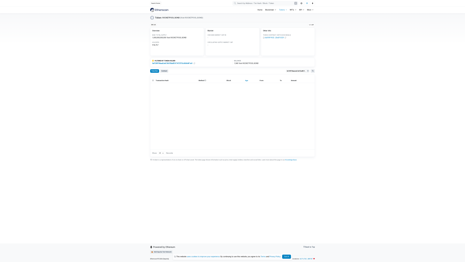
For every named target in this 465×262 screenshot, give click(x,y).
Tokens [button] (282, 10)
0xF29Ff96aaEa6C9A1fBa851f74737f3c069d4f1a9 (172, 63)
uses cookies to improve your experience (203, 257)
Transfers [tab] (154, 71)
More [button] (309, 10)
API (312, 25)
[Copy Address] (285, 37)
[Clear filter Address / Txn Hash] (308, 71)
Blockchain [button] (269, 10)
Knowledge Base (291, 160)
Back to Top (310, 247)
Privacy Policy (275, 257)
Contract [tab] (164, 71)
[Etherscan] (159, 10)
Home (260, 10)
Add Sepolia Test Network (162, 252)
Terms (263, 257)
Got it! (286, 257)
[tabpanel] (232, 115)
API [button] (300, 10)
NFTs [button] (292, 10)
